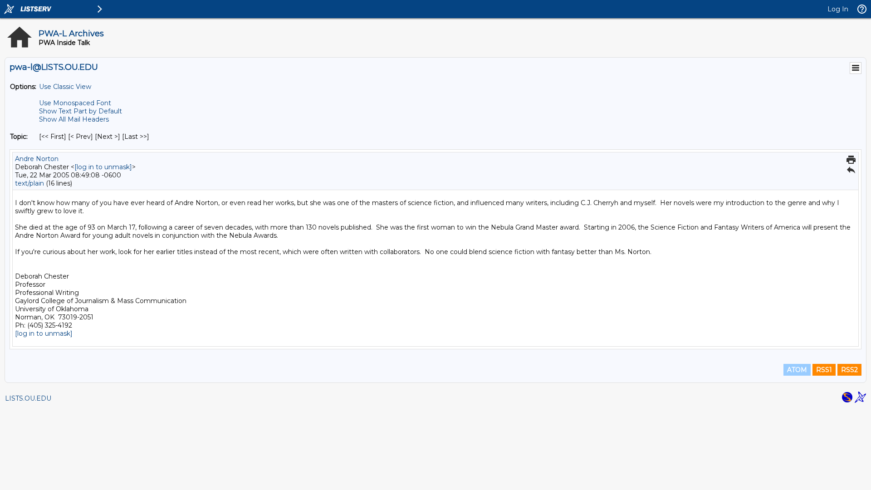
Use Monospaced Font (75, 103)
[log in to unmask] (103, 167)
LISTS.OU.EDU (28, 398)
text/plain (29, 183)
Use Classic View (65, 87)
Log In (837, 9)
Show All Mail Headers (74, 119)
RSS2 (849, 370)
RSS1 (824, 370)
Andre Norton (37, 159)
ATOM (797, 370)
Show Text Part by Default (80, 111)
